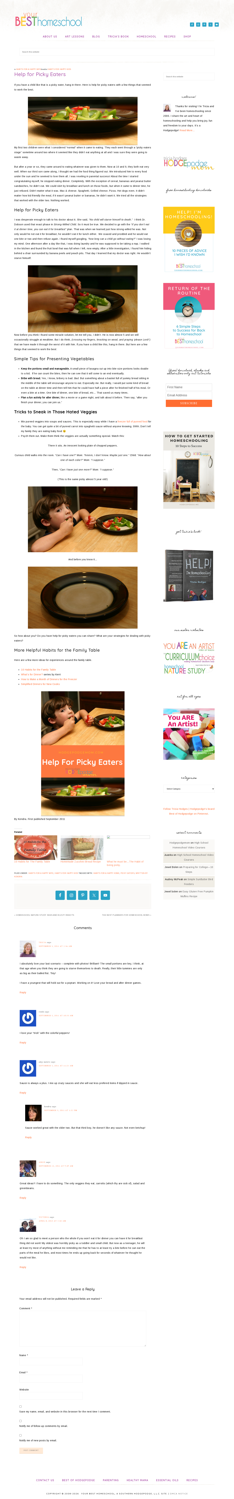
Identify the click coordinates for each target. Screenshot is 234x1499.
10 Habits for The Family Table (32, 861)
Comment (25, 1308)
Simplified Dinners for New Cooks (40, 684)
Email (23, 1372)
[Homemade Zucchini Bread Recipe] (82, 847)
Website (24, 1389)
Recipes (192, 1480)
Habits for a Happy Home (106, 873)
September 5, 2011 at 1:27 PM (60, 1110)
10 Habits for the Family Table (38, 669)
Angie (42, 1162)
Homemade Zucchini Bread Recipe (81, 861)
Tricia (42, 942)
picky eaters (127, 873)
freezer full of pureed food (133, 421)
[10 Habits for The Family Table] (35, 847)
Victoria (44, 1217)
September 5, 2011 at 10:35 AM (56, 1015)
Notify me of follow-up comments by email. (43, 1426)
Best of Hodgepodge (78, 1480)
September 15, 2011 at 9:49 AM (56, 1166)
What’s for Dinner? (32, 674)
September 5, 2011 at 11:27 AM (56, 1066)
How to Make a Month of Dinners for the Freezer (49, 679)
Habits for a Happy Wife (28, 69)
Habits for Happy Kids (59, 69)
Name (23, 1355)
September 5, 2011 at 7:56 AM (55, 946)
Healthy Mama (137, 1480)
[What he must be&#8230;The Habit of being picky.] (128, 847)
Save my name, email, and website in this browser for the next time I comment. (65, 1411)
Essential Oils (167, 1480)
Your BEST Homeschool (48, 18)
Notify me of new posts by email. (38, 1440)
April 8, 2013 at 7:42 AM (52, 1221)
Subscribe (189, 403)
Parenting (111, 1480)
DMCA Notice (179, 1493)
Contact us (45, 1480)
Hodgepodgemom (180, 842)
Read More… (187, 130)
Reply (23, 992)
